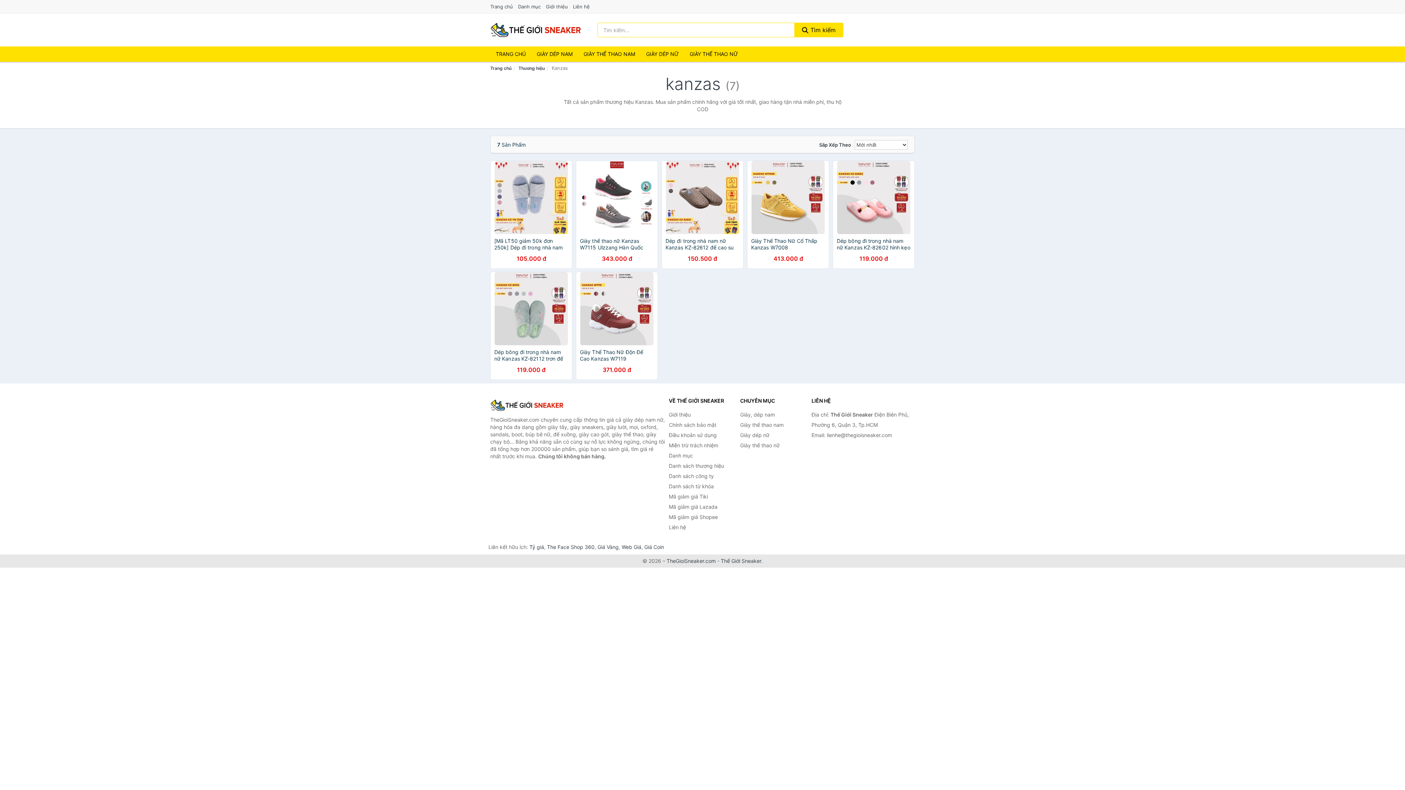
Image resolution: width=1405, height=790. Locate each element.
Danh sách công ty (691, 476)
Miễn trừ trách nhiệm (693, 445)
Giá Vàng (608, 547)
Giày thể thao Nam (609, 54)
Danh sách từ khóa (691, 486)
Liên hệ (581, 7)
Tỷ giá (536, 547)
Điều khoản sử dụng (693, 435)
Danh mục (529, 7)
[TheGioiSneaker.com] (535, 30)
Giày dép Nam (555, 54)
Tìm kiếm (822, 30)
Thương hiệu (531, 68)
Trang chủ (501, 7)
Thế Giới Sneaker (741, 561)
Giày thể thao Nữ (714, 54)
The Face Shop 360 (571, 547)
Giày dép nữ (754, 435)
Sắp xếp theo (835, 145)
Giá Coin (654, 547)
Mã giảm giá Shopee (693, 517)
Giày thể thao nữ (760, 445)
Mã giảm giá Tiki (688, 496)
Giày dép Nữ (662, 54)
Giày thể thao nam (762, 425)
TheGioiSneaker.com (691, 561)
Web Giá (631, 547)
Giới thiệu (557, 7)
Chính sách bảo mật (692, 425)
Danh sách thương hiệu (696, 466)
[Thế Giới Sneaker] (526, 405)
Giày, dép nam (757, 414)
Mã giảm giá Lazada (693, 507)
